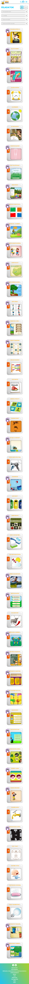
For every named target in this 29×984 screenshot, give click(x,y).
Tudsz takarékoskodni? (15, 904)
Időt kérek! (15, 301)
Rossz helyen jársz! (15, 749)
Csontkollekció (14, 146)
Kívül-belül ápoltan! (15, 457)
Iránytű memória (14, 340)
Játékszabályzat (14, 972)
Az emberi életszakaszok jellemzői (18, 68)
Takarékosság (15, 807)
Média (14, 974)
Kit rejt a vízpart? (15, 437)
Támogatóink (14, 979)
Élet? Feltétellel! (15, 165)
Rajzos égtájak (15, 729)
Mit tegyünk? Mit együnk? (16, 690)
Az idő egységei (15, 87)
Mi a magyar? (14, 613)
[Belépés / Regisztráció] (22, 1)
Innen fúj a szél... (14, 321)
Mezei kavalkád (15, 593)
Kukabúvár (15, 476)
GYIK (14, 976)
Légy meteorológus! (15, 554)
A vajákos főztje (15, 29)
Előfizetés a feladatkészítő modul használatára (14, 971)
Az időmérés (15, 107)
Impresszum (14, 967)
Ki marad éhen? (15, 418)
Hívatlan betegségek (15, 243)
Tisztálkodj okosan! (15, 885)
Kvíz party (15, 496)
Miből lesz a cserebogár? (15, 632)
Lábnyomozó (14, 515)
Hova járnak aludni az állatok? (17, 282)
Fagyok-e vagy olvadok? (16, 204)
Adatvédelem (14, 969)
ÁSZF (14, 982)
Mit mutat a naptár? (15, 671)
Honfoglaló (15, 262)
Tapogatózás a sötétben (16, 826)
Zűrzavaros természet (15, 943)
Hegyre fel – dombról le (15, 223)
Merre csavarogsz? (15, 574)
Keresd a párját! (14, 399)
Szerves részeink (14, 788)
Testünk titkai (15, 865)
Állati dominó (15, 48)
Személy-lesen (15, 768)
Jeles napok (15, 379)
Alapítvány (14, 977)
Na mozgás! (15, 710)
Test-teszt (15, 846)
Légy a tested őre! (15, 535)
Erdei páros (15, 185)
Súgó (14, 981)
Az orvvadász (15, 126)
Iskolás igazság (15, 360)
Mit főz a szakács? (15, 651)
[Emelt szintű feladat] (7, 31)
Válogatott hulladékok (15, 924)
